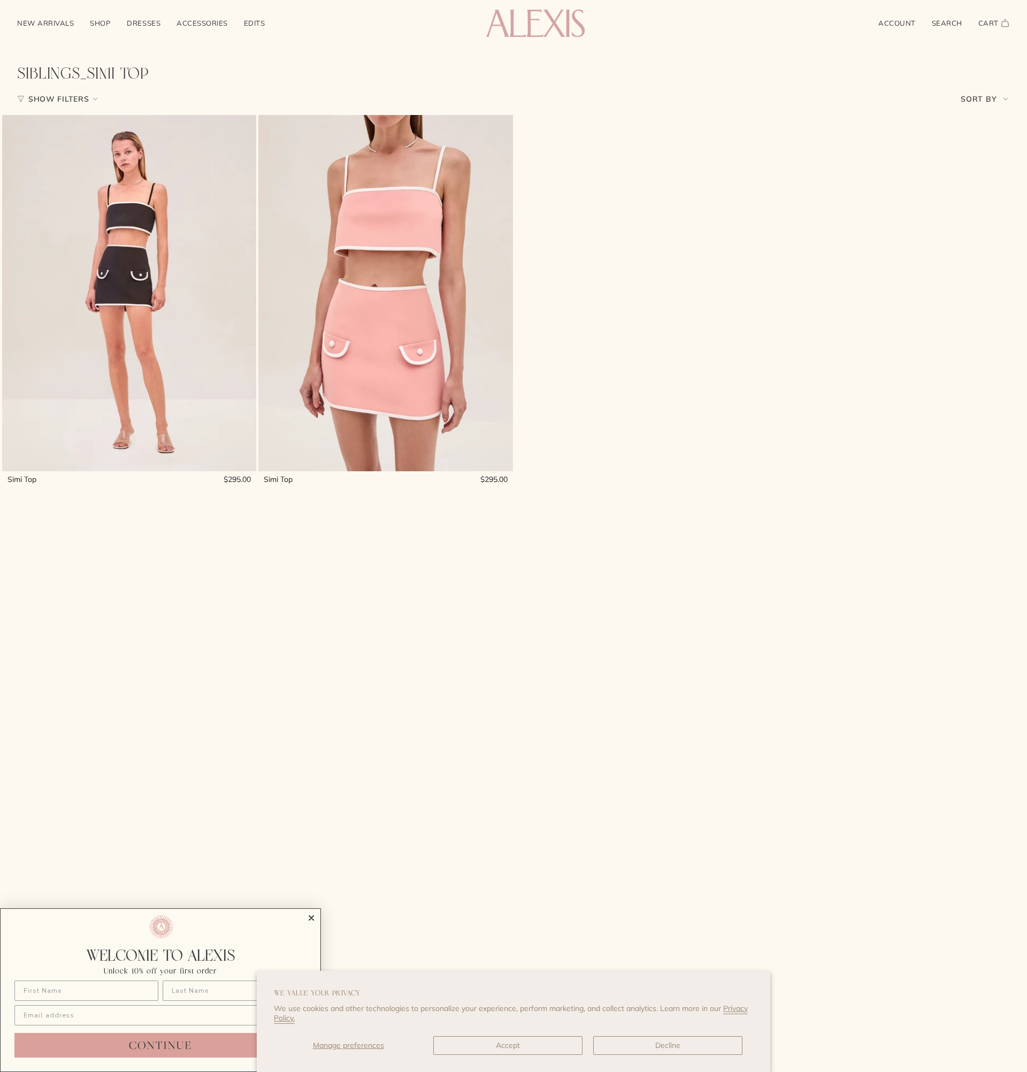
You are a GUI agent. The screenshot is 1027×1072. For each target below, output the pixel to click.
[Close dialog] (311, 918)
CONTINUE (160, 1045)
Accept (508, 1045)
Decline (667, 1045)
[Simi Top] (129, 293)
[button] (100, 23)
